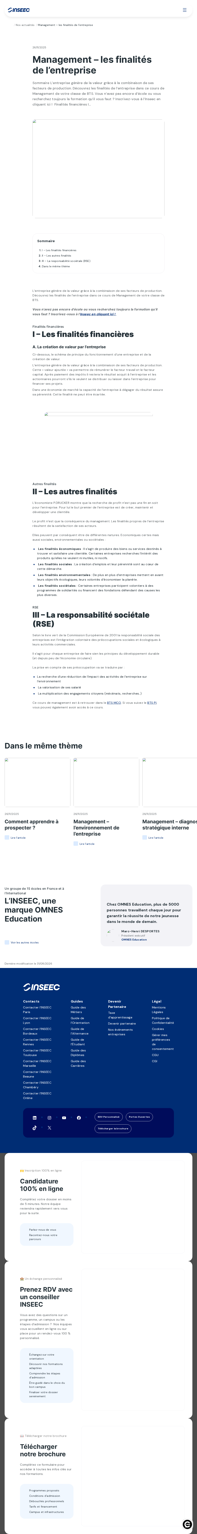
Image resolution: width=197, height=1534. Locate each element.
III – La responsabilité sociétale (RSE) (66, 261)
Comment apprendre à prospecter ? (31, 825)
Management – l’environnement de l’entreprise (96, 828)
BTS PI (151, 703)
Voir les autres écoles (25, 942)
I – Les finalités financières (59, 250)
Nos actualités (25, 25)
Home (10, 25)
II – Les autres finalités (56, 255)
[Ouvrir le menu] (184, 10)
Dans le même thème (56, 266)
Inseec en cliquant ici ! (98, 314)
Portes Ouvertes (139, 1116)
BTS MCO (114, 703)
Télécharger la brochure (113, 1128)
